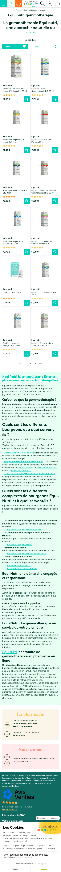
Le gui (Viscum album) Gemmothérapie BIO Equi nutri (29, 473)
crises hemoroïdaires (47, 467)
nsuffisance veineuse (21, 470)
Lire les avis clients (10, 809)
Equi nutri (9, 652)
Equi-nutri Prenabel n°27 (18, 565)
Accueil (19, 10)
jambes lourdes (25, 467)
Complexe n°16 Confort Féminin (22, 568)
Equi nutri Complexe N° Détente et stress (26, 553)
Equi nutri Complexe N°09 (19, 544)
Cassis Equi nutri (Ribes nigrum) (19, 452)
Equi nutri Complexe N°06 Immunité (24, 529)
